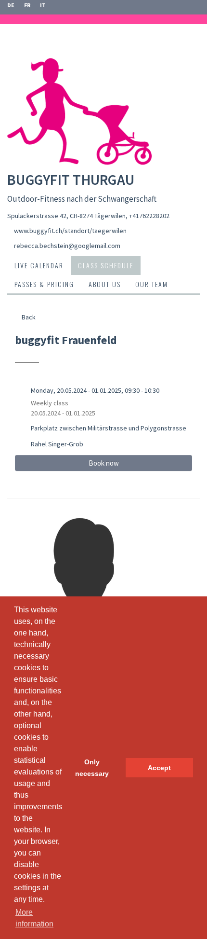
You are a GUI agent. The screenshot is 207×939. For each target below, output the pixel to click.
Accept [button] (159, 768)
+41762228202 (149, 215)
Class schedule (105, 265)
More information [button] (34, 918)
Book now (104, 463)
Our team (151, 284)
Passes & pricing (44, 284)
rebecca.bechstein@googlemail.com (67, 245)
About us (105, 284)
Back (28, 317)
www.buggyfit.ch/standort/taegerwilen (70, 230)
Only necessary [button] (92, 767)
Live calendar (39, 265)
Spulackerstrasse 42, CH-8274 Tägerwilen (66, 215)
